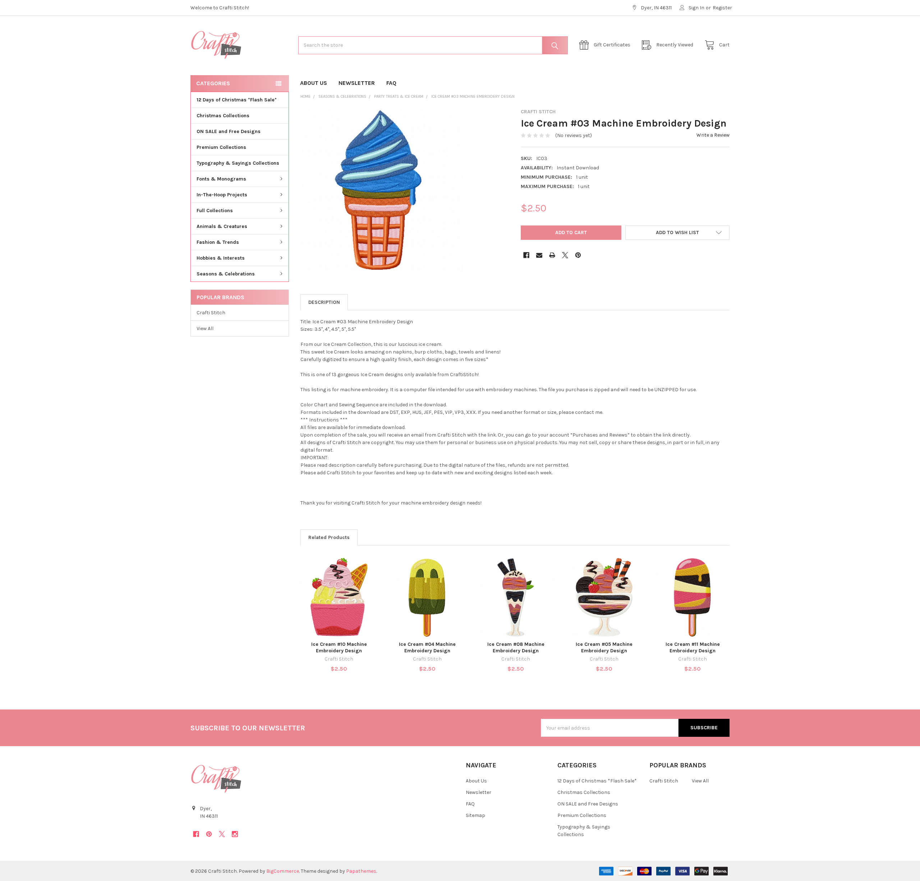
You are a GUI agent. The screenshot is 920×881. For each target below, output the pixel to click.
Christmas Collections (223, 116)
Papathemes (361, 871)
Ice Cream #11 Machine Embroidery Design (693, 647)
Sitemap (475, 815)
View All (205, 328)
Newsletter (357, 82)
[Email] (539, 255)
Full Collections (215, 210)
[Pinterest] (578, 255)
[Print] (552, 255)
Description (324, 302)
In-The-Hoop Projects (222, 195)
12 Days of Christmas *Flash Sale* (237, 100)
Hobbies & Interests (221, 258)
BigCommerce (282, 871)
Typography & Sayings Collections (238, 163)
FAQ (391, 82)
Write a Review (713, 135)
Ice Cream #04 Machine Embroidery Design (427, 647)
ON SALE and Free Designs (229, 131)
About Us (313, 82)
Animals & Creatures (222, 226)
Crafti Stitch (211, 313)
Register (722, 8)
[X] (565, 255)
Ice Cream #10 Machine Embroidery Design (339, 647)
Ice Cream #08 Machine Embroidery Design (515, 647)
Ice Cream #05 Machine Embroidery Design (604, 647)
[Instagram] (234, 834)
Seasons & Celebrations (226, 274)
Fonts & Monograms (221, 179)
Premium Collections (221, 147)
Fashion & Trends (218, 242)
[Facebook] (526, 255)
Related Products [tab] (329, 537)
